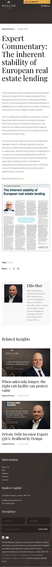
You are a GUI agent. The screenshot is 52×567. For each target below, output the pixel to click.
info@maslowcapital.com (12, 500)
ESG (3, 470)
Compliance (23, 555)
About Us (5, 467)
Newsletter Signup (11, 558)
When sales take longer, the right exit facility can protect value (25, 385)
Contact (5, 480)
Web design (33, 558)
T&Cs (14, 555)
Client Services (37, 555)
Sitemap (24, 558)
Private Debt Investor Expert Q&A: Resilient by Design (25, 436)
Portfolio (5, 477)
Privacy (7, 555)
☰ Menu (45, 5)
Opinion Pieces (8, 396)
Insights (10, 262)
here (21, 178)
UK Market (33, 2)
